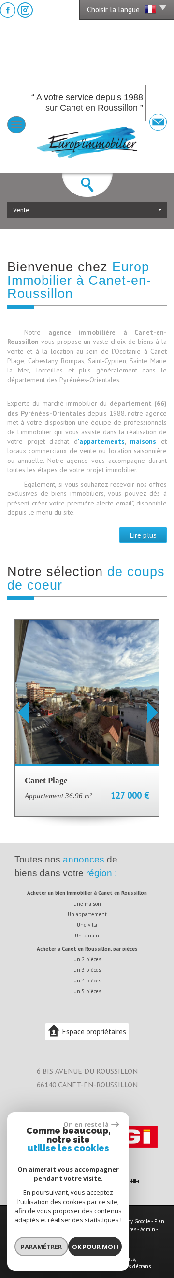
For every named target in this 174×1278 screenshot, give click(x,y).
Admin (147, 1229)
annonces (83, 859)
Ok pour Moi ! (95, 1246)
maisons (145, 441)
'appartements (101, 441)
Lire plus (143, 535)
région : (101, 873)
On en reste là (86, 1124)
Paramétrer (41, 1246)
